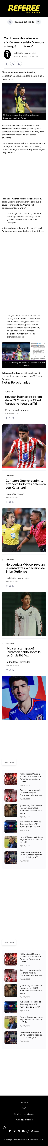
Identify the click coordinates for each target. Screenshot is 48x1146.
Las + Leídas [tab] (9, 762)
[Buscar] (10, 22)
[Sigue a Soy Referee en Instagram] (19, 1131)
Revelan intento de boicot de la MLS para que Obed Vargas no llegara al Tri (23, 400)
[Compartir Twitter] (12, 63)
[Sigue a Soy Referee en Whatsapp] (24, 1127)
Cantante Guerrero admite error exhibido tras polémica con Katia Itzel (26, 484)
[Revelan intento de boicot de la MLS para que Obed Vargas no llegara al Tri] (24, 446)
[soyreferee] (24, 9)
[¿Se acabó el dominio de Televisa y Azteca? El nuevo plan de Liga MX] (10, 826)
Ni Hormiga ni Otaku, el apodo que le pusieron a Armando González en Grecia (30, 778)
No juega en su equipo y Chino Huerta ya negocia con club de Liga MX (31, 855)
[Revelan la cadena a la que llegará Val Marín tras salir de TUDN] (10, 842)
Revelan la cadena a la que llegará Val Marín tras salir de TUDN (31, 839)
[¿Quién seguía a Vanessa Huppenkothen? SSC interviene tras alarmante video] (10, 810)
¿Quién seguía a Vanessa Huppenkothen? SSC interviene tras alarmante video (31, 809)
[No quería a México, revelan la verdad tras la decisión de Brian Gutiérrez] (24, 614)
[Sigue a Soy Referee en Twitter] (14, 1131)
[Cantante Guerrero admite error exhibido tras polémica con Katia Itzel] (24, 530)
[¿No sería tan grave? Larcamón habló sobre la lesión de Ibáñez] (24, 698)
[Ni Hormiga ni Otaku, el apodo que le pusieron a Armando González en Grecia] (10, 779)
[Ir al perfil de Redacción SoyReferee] (7, 54)
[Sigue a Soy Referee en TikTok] (27, 1131)
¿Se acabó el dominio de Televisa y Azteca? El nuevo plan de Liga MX (30, 824)
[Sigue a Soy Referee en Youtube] (23, 1131)
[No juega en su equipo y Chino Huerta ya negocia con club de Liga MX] (10, 857)
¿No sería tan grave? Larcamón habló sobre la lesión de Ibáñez (23, 652)
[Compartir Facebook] (6, 63)
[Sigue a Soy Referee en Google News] (35, 1131)
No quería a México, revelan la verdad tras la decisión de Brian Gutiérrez (25, 568)
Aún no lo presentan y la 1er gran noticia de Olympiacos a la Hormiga (31, 793)
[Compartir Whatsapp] (19, 63)
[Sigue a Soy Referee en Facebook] (10, 1131)
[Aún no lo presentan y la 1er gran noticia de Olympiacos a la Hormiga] (10, 795)
